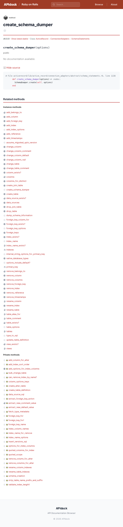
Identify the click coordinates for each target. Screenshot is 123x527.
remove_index (13, 288)
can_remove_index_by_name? (22, 377)
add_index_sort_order (18, 364)
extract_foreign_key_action (21, 399)
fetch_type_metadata (18, 411)
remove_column (13, 275)
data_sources (12, 202)
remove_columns (14, 280)
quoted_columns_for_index (21, 450)
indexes (10, 250)
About (114, 4)
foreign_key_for (15, 416)
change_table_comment (17, 168)
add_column (12, 117)
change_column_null (16, 160)
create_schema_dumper (17, 190)
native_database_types (17, 258)
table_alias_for (13, 314)
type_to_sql (12, 335)
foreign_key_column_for (17, 220)
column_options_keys (18, 381)
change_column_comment (18, 151)
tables (9, 331)
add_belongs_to (14, 112)
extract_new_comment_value (22, 403)
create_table (12, 194)
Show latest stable (20, 39)
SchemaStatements (80, 39)
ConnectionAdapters (59, 39)
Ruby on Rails (30, 4)
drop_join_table (13, 207)
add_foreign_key (14, 121)
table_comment (13, 318)
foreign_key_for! (16, 420)
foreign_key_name (17, 424)
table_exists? (12, 322)
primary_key (12, 267)
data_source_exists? (16, 198)
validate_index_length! (19, 484)
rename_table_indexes (19, 472)
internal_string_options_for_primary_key (25, 254)
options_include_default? (18, 262)
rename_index (13, 305)
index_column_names (18, 429)
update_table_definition (17, 340)
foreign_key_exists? (15, 224)
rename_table (12, 310)
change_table (12, 164)
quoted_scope (15, 454)
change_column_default (17, 155)
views (9, 348)
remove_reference (15, 292)
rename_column (13, 301)
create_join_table (14, 185)
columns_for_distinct (16, 181)
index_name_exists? (15, 245)
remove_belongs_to (15, 271)
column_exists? (13, 172)
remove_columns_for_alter (21, 463)
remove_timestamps (16, 297)
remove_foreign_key (16, 284)
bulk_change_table (17, 373)
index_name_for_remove (20, 433)
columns (10, 177)
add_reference (13, 134)
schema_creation (16, 476)
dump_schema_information (19, 215)
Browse (99, 4)
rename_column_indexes (20, 467)
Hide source (13, 67)
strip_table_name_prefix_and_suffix (25, 480)
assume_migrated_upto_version (21, 142)
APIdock (10, 4)
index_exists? (12, 237)
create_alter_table (17, 386)
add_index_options (15, 129)
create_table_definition (19, 390)
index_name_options (18, 437)
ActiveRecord (42, 39)
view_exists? (12, 344)
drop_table (11, 211)
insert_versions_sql (17, 441)
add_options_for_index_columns (23, 369)
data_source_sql (16, 394)
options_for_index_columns (21, 446)
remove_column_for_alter (20, 459)
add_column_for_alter (18, 360)
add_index (11, 125)
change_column (13, 147)
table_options (13, 327)
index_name (12, 241)
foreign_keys (12, 232)
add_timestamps (14, 138)
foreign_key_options (16, 228)
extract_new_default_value (21, 407)
